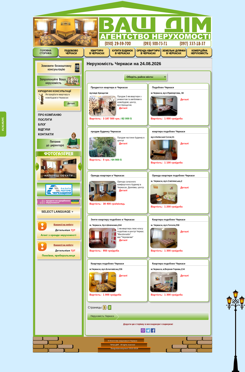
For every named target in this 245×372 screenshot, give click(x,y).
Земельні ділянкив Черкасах (173, 52)
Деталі (123, 108)
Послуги (45, 119)
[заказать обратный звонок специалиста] (58, 67)
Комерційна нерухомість (199, 52)
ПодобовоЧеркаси (71, 52)
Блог (42, 124)
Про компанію (50, 114)
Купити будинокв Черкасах (122, 52)
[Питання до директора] (58, 140)
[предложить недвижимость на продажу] (58, 81)
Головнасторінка (45, 52)
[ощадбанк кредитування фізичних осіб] (58, 203)
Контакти (46, 134)
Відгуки (44, 129)
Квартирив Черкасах (96, 52)
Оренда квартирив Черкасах (148, 52)
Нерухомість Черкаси (102, 316)
